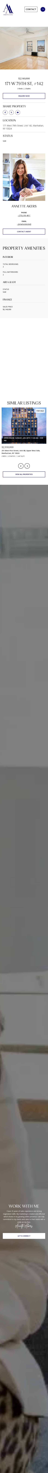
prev (21, 466)
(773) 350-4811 (24, 215)
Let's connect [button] (24, 1236)
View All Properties (24, 474)
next (27, 466)
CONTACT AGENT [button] (24, 231)
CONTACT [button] (31, 9)
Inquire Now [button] (24, 96)
